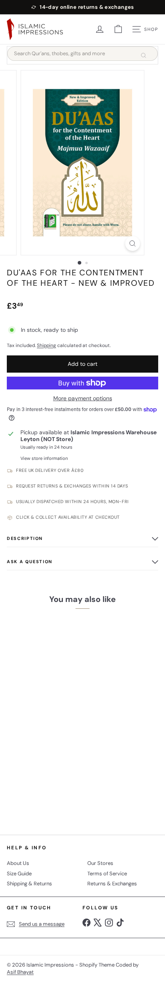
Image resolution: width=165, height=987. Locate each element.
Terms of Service (107, 873)
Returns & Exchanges (112, 883)
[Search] (143, 55)
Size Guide (19, 873)
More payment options (82, 398)
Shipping (46, 345)
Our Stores (100, 863)
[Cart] (118, 29)
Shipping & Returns (29, 883)
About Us (18, 863)
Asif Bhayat (20, 972)
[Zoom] (132, 243)
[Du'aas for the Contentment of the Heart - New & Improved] (57, 719)
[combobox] (82, 53)
